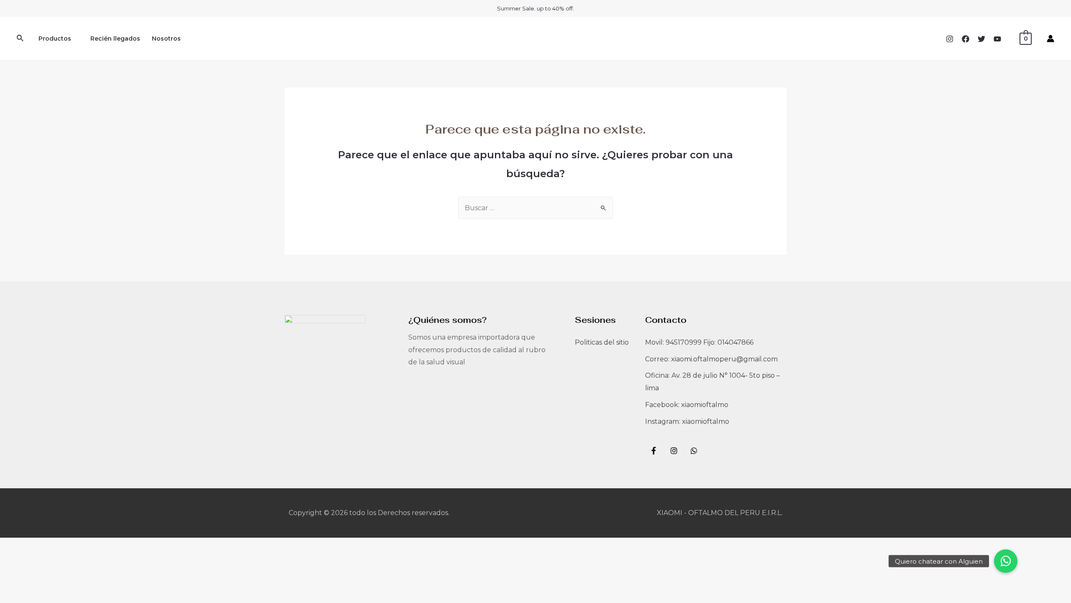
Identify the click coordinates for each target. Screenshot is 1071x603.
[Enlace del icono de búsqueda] (20, 38)
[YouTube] (997, 39)
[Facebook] (965, 39)
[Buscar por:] (535, 208)
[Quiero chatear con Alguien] (1005, 561)
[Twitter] (981, 39)
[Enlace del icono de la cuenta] (1050, 38)
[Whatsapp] (694, 450)
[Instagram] (949, 39)
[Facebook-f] (653, 450)
